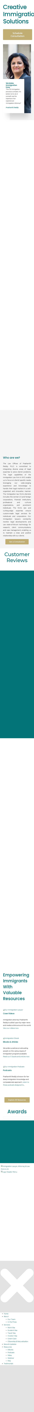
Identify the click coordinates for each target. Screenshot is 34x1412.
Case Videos (8, 1013)
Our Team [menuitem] (11, 1319)
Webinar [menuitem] (11, 1358)
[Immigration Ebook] (11, 1038)
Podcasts (7, 1070)
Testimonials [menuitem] (8, 1364)
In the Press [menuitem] (12, 1322)
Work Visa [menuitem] (11, 1328)
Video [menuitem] (10, 1355)
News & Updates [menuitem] (10, 1344)
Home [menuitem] (6, 1314)
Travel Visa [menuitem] (11, 1333)
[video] (13, 1010)
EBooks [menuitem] (10, 1350)
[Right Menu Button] (17, 1309)
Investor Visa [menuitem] (12, 1336)
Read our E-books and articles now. (16, 1056)
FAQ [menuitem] (9, 1361)
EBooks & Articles (10, 1042)
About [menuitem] (6, 1316)
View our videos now (10, 1028)
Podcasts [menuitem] (11, 1352)
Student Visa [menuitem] (12, 1330)
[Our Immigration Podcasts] (13, 1067)
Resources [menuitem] (8, 1347)
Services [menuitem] (7, 1325)
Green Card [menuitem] (12, 1339)
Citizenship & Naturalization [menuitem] (18, 1341)
